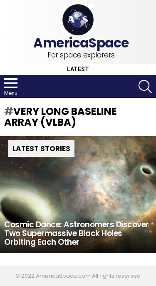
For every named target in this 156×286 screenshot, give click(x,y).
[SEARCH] (145, 86)
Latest (78, 69)
